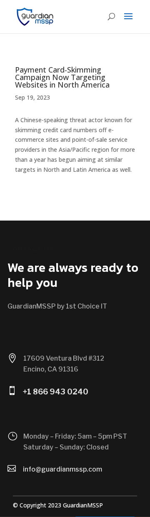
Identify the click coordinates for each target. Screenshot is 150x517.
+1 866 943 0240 (55, 391)
